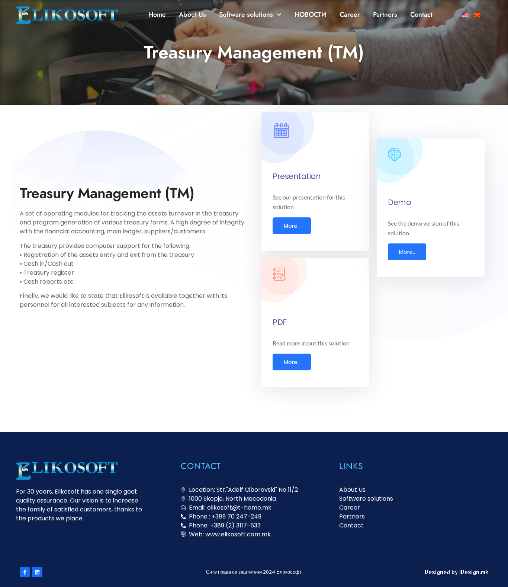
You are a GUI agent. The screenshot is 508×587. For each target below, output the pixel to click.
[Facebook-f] (25, 572)
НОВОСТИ (311, 14)
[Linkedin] (37, 572)
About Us (192, 14)
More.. (292, 226)
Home (157, 14)
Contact (421, 14)
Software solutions (246, 14)
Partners (385, 14)
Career (350, 14)
